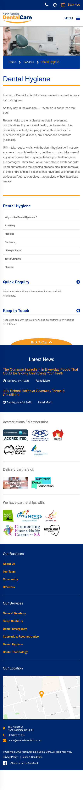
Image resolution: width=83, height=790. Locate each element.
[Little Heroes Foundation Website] (29, 516)
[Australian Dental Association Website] (40, 435)
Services (29, 62)
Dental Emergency (15, 629)
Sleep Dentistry (13, 621)
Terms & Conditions (32, 756)
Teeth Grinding (13, 258)
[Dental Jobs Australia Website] (52, 530)
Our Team (9, 571)
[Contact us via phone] (46, 5)
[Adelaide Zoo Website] (8, 516)
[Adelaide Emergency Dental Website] (15, 483)
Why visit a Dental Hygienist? (21, 217)
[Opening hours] (54, 5)
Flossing (9, 233)
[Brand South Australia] (58, 435)
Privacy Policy (10, 756)
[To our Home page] (17, 18)
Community (10, 579)
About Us (9, 564)
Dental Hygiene (50, 62)
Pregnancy (11, 242)
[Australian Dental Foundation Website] (42, 483)
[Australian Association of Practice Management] (39, 450)
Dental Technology (15, 652)
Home (12, 62)
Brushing (10, 225)
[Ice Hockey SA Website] (51, 516)
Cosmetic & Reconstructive (21, 636)
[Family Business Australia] (15, 450)
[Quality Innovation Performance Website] (15, 435)
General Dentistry (14, 613)
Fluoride (9, 267)
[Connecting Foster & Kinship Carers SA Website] (21, 530)
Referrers (9, 587)
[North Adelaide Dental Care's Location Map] (41, 697)
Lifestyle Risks (13, 250)
